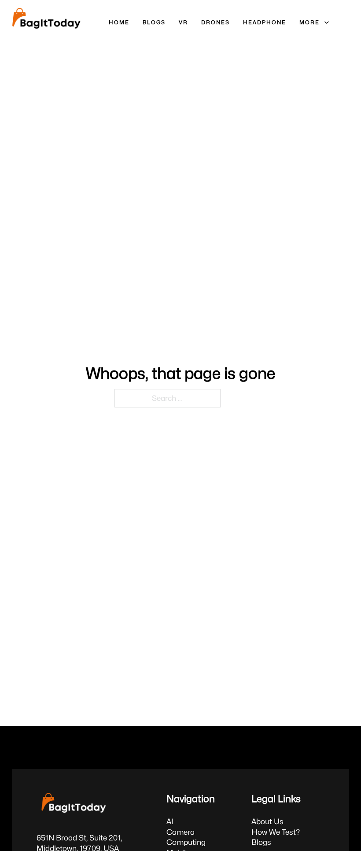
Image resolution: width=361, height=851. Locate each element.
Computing (186, 842)
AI (169, 821)
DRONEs (215, 22)
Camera (180, 832)
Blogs (261, 842)
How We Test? (275, 832)
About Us (267, 821)
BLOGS (154, 22)
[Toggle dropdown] (326, 22)
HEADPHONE (264, 22)
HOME (119, 22)
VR (183, 22)
